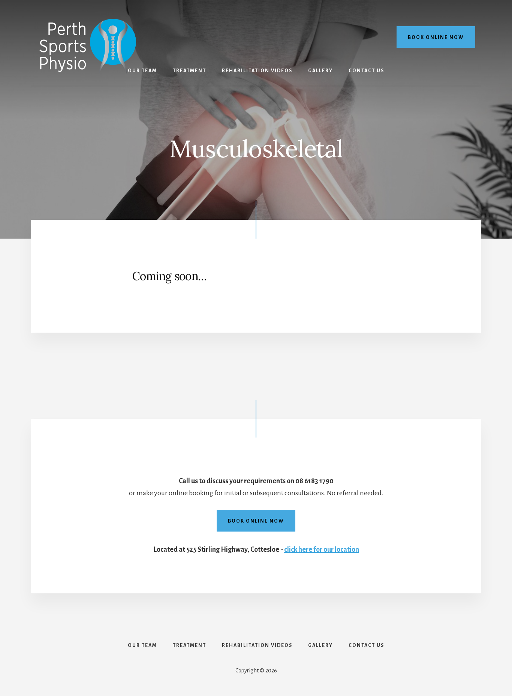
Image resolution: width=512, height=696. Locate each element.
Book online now (436, 37)
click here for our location (321, 549)
